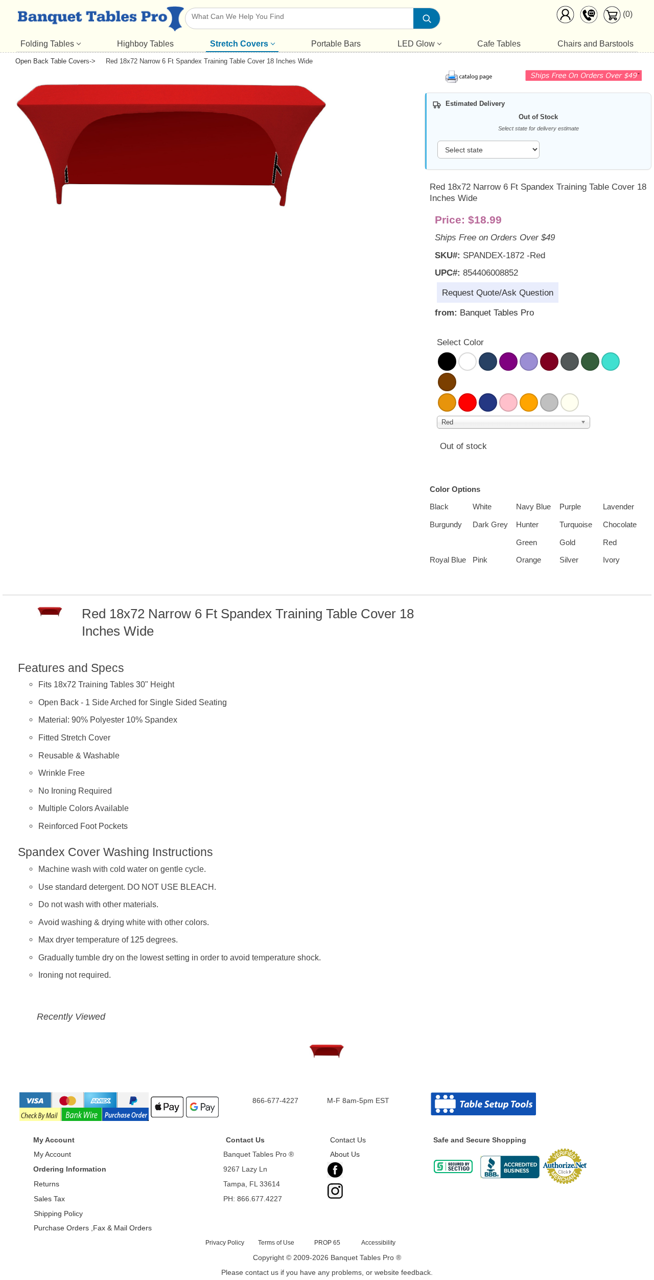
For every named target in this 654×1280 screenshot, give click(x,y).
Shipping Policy (58, 1213)
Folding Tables (47, 43)
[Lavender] (529, 361)
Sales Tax (49, 1199)
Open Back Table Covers (52, 61)
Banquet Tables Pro (497, 312)
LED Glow (416, 43)
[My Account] (565, 17)
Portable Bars (336, 43)
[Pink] (508, 402)
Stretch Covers (239, 43)
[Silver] (549, 402)
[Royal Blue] (488, 402)
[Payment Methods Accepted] (120, 1120)
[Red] (467, 402)
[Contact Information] (588, 17)
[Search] (426, 18)
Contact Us (348, 1140)
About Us (345, 1154)
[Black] (447, 361)
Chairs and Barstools (595, 43)
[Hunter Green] (590, 361)
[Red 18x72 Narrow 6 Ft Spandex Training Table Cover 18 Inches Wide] (327, 1054)
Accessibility (378, 1243)
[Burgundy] (549, 361)
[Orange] (529, 402)
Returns (46, 1184)
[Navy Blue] (488, 361)
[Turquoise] (610, 361)
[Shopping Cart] (612, 20)
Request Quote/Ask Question (497, 292)
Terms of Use (276, 1243)
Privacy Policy (224, 1243)
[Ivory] (569, 402)
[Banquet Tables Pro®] (100, 21)
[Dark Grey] (569, 361)
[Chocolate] (447, 382)
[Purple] (508, 361)
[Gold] (447, 402)
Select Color (460, 342)
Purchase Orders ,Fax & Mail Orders (93, 1228)
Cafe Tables (499, 43)
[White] (467, 361)
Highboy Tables (145, 43)
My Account (52, 1154)
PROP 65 (327, 1243)
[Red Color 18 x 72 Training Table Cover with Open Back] (175, 214)
